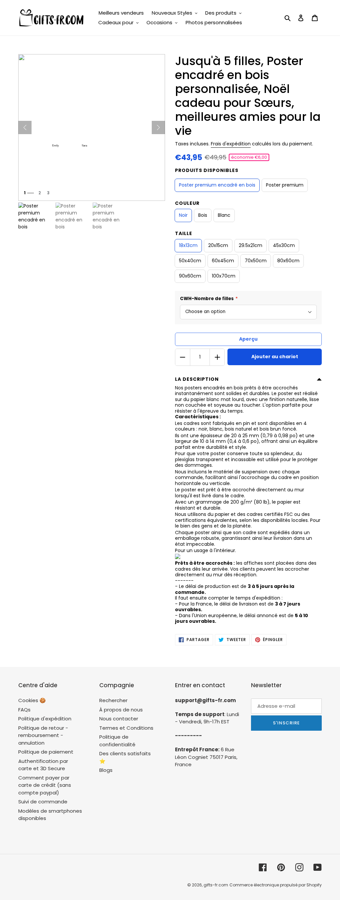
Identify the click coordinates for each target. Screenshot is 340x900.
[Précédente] (25, 127)
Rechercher (113, 700)
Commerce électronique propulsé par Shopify (275, 885)
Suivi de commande (42, 801)
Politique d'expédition (44, 718)
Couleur (187, 203)
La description (197, 379)
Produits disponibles (206, 170)
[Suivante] (158, 127)
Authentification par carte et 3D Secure (43, 765)
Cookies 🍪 (32, 700)
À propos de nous (121, 709)
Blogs (106, 770)
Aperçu (248, 339)
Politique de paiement (45, 751)
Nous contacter (118, 718)
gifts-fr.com (216, 885)
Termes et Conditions (126, 727)
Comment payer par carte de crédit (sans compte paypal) (44, 785)
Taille (183, 233)
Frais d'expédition (231, 143)
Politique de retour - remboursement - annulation (43, 735)
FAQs (24, 709)
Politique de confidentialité (117, 740)
